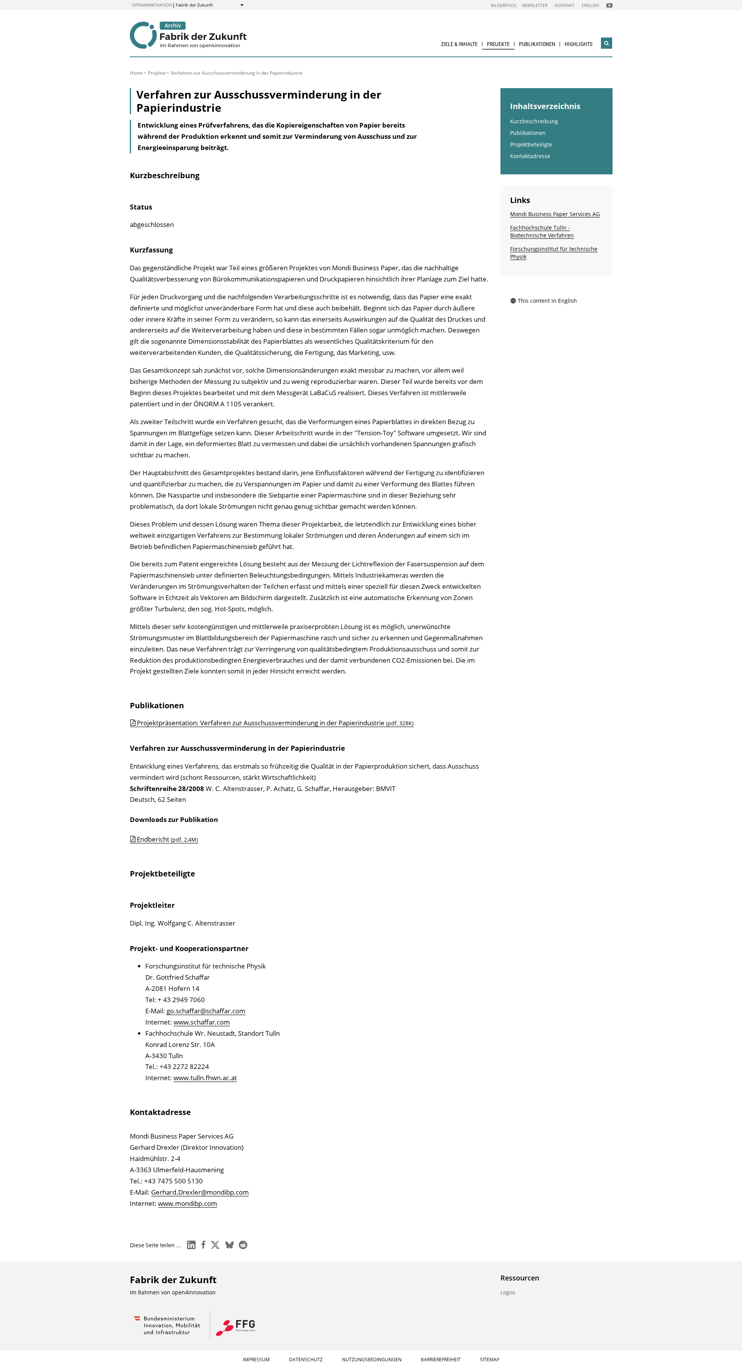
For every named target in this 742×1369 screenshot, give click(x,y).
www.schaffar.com (202, 1022)
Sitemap (489, 1359)
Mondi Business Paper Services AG (555, 214)
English (590, 5)
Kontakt (564, 5)
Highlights (578, 44)
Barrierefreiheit (441, 1359)
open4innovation (152, 5)
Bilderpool (504, 5)
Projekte (498, 44)
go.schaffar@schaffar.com (206, 1010)
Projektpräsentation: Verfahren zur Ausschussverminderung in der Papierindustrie (275, 722)
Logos (507, 1292)
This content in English (547, 300)
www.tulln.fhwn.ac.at (205, 1077)
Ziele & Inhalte (459, 44)
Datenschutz (306, 1359)
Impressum (256, 1359)
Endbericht (167, 839)
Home (136, 73)
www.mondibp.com (187, 1203)
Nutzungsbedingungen (372, 1359)
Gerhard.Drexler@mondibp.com (200, 1192)
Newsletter (535, 5)
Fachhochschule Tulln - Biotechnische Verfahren (542, 231)
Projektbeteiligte (531, 144)
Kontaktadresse (530, 156)
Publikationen (537, 44)
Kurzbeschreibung (534, 121)
